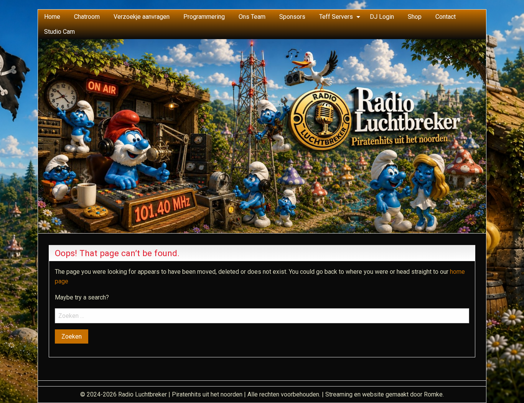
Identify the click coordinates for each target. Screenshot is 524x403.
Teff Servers (336, 16)
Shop (415, 16)
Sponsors (292, 16)
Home (52, 16)
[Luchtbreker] (262, 135)
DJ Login (382, 16)
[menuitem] (52, 17)
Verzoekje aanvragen (142, 16)
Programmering (204, 16)
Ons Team (252, 16)
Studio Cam (59, 31)
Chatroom (87, 16)
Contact (445, 16)
